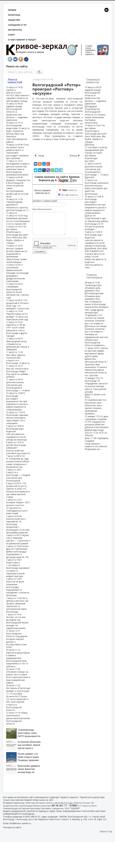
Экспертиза (15, 29)
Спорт (11, 34)
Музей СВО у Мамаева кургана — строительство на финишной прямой (19, 539)
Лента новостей (15, 80)
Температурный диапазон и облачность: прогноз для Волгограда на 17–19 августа (17, 206)
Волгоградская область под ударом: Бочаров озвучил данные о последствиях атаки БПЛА (17, 639)
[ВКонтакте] (35, 164)
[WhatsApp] (52, 170)
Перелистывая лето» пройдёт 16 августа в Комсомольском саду (17, 315)
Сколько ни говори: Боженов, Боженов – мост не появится (96, 330)
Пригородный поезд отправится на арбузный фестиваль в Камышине (17, 344)
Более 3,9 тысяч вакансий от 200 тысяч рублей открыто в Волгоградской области (17, 703)
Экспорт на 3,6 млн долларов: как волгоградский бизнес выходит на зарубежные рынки (17, 621)
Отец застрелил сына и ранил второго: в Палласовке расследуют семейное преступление (17, 151)
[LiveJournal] (44, 170)
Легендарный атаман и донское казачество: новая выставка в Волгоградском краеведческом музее (17, 168)
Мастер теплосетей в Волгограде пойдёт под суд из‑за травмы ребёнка (17, 371)
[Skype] (56, 170)
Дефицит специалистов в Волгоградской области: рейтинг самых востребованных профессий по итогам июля (18, 187)
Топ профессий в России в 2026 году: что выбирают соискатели (17, 304)
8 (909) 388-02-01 (31, 816)
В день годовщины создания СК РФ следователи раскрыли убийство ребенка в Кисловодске (97, 432)
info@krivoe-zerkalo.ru (20, 823)
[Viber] (48, 170)
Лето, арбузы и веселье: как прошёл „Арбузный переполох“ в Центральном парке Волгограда (17, 605)
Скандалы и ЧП (17, 24)
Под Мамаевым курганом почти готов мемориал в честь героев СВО (18, 219)
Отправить (39, 251)
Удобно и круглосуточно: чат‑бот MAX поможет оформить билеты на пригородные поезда (17, 94)
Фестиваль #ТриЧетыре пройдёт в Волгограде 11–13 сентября (18, 689)
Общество (14, 19)
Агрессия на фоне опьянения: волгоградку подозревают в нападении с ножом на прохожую (17, 587)
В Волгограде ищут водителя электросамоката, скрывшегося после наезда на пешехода (16, 433)
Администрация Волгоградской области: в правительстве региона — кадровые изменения (95, 105)
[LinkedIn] (40, 170)
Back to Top (106, 831)
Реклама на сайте (12, 827)
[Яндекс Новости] (68, 190)
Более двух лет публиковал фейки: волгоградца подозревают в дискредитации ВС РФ (17, 552)
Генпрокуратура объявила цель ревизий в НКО (96, 297)
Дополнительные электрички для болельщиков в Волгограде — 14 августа (19, 385)
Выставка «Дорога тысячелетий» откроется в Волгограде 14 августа (17, 358)
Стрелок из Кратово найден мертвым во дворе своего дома (96, 362)
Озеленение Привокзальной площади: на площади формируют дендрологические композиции (17, 273)
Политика (14, 15)
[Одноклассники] (40, 164)
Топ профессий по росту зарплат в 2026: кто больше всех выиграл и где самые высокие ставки (18, 490)
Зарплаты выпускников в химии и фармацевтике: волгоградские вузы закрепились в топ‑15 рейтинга (18, 658)
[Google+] (48, 164)
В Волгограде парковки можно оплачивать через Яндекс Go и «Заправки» (17, 418)
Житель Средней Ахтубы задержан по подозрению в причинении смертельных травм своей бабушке (16, 253)
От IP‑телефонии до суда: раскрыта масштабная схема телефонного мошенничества (17, 461)
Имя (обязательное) (41, 209)
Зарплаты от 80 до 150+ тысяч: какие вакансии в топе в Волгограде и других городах (16, 329)
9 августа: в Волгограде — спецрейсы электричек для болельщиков (19, 475)
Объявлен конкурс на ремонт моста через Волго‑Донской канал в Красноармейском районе (18, 676)
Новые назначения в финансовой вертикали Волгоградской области (18, 718)
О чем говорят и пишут (22, 39)
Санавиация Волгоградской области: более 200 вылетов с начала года (17, 290)
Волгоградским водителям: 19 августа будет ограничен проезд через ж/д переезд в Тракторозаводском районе (17, 132)
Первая (12, 10)
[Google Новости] (68, 194)
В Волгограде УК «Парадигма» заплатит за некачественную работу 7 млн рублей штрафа (96, 396)
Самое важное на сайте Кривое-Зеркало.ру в (57, 178)
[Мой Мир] (44, 164)
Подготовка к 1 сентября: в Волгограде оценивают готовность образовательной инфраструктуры (18, 568)
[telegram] (61, 170)
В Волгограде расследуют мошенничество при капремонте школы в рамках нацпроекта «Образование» (17, 401)
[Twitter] (35, 170)
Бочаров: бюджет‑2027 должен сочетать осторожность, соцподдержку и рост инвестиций (18, 506)
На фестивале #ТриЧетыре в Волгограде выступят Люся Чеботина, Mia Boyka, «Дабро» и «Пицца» (17, 234)
